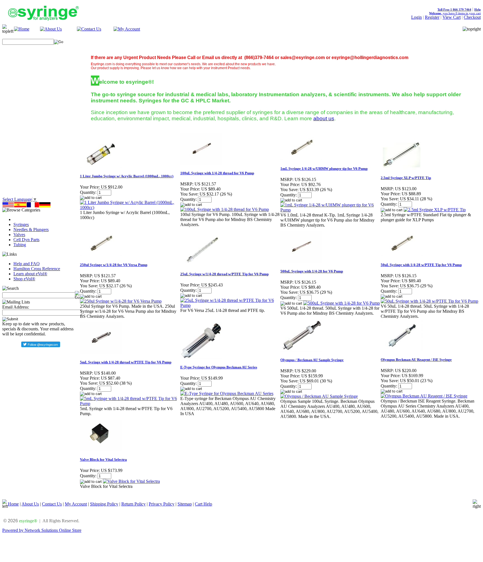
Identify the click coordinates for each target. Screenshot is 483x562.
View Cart (451, 17)
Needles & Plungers (31, 229)
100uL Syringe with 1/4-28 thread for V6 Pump (217, 173)
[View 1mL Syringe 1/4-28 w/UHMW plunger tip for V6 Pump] (330, 210)
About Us (30, 504)
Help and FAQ (26, 263)
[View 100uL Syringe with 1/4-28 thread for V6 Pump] (224, 209)
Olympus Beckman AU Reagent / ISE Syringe (416, 360)
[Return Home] (21, 29)
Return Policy (133, 504)
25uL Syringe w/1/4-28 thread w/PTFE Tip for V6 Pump (224, 274)
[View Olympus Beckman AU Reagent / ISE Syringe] (424, 396)
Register (432, 17)
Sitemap (184, 504)
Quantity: (88, 192)
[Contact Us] (89, 29)
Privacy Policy (161, 504)
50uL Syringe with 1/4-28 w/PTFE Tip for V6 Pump (421, 265)
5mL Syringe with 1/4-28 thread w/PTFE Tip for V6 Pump (125, 362)
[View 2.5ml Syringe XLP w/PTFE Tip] (435, 209)
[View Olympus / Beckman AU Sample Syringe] (319, 396)
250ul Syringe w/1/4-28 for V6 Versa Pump (113, 265)
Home (13, 504)
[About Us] (51, 29)
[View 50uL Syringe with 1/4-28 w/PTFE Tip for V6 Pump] (429, 301)
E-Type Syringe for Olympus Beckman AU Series (218, 367)
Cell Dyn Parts (26, 239)
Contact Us (52, 504)
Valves (19, 234)
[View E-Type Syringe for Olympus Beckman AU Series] (226, 393)
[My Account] (126, 29)
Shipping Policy (104, 504)
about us (323, 118)
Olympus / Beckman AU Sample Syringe (312, 360)
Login (416, 17)
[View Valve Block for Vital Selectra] (131, 481)
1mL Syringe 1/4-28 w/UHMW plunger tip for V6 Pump (324, 168)
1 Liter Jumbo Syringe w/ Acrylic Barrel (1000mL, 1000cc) (126, 176)
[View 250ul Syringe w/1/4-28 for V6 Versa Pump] (121, 301)
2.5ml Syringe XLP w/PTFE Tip (406, 178)
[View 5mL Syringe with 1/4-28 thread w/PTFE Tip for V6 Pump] (130, 403)
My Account (76, 504)
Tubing (19, 244)
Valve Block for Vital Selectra (103, 459)
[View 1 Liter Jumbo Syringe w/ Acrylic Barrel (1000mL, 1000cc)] (130, 207)
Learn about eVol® (30, 273)
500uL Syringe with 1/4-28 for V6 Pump (311, 271)
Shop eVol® (24, 278)
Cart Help (203, 504)
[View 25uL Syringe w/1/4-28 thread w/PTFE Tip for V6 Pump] (230, 305)
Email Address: (15, 307)
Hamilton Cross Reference (36, 268)
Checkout (472, 17)
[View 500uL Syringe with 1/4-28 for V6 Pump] (341, 303)
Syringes (21, 224)
